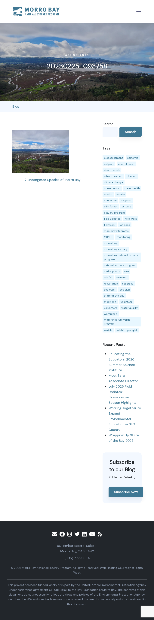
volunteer (126, 302)
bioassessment (113, 157)
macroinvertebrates (116, 231)
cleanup (131, 176)
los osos (125, 225)
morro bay (110, 243)
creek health (132, 188)
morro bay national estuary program (121, 257)
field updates (112, 218)
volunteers (110, 308)
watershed (110, 314)
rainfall (108, 277)
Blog (15, 106)
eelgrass (126, 200)
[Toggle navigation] (139, 11)
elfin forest (110, 206)
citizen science (113, 176)
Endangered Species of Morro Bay (53, 180)
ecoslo (120, 194)
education (110, 200)
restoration (111, 283)
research (121, 277)
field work (131, 218)
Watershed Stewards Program (117, 322)
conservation (112, 188)
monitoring (123, 237)
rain (126, 271)
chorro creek (112, 170)
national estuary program (120, 265)
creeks (108, 194)
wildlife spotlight (127, 330)
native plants (112, 271)
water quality (129, 308)
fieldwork (109, 225)
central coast (126, 164)
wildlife (108, 330)
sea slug (125, 289)
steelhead (110, 302)
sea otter (110, 289)
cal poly (109, 164)
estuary (126, 206)
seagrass (127, 283)
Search (108, 124)
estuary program (114, 212)
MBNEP (108, 237)
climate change (113, 182)
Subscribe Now (126, 492)
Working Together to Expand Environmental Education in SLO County (125, 419)
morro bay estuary (115, 249)
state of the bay (114, 295)
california (132, 157)
